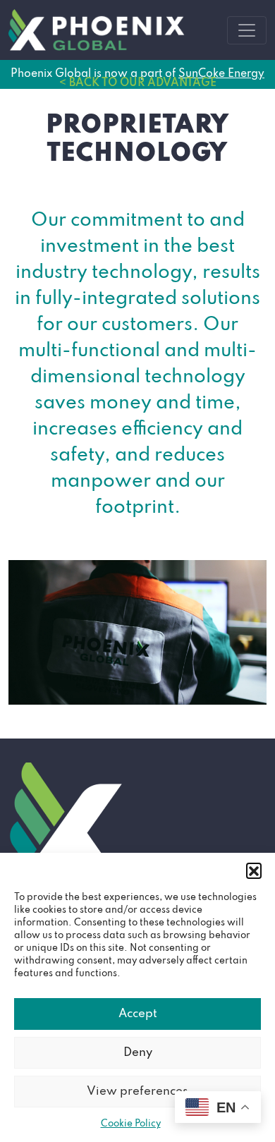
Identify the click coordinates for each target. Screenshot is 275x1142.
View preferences (137, 1092)
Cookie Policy (131, 1124)
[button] (254, 870)
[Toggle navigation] (247, 30)
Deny (137, 1053)
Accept (137, 1014)
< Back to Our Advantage (137, 83)
